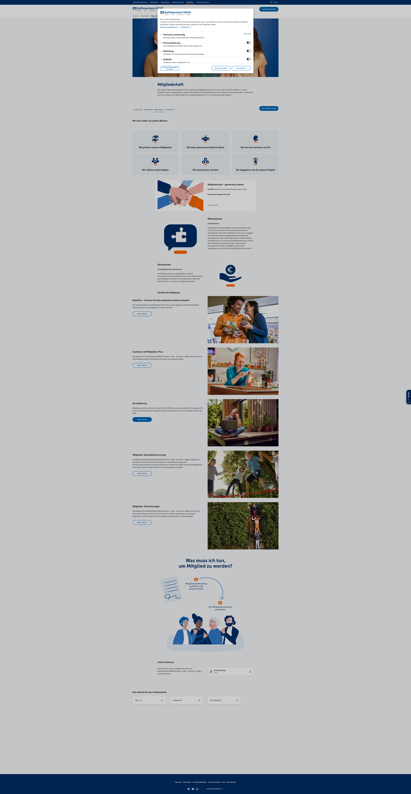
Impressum (185, 27)
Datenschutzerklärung (168, 27)
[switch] (249, 42)
